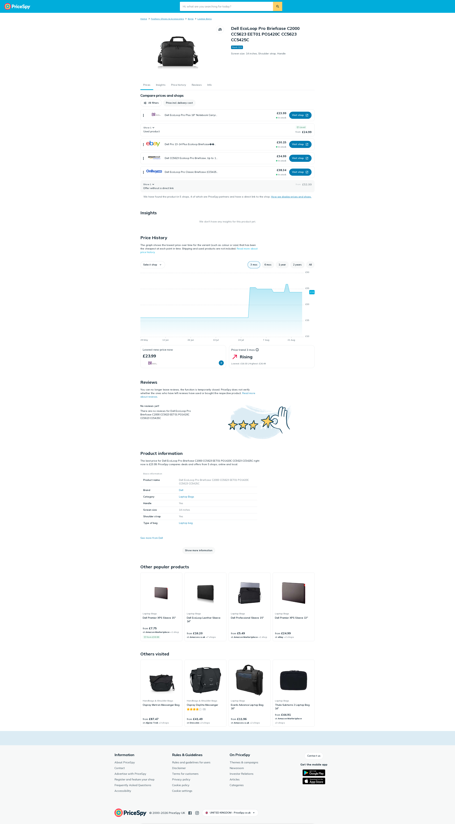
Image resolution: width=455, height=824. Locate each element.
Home (143, 18)
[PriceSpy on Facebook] (190, 812)
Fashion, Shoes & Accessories (167, 18)
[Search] (277, 6)
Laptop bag (186, 523)
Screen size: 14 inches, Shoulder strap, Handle (258, 53)
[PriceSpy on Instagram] (197, 812)
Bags (191, 18)
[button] (151, 103)
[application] (227, 306)
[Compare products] (220, 29)
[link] (161, 607)
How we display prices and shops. (291, 196)
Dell (181, 490)
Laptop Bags (204, 18)
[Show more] (143, 115)
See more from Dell (151, 537)
